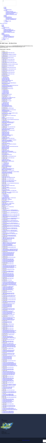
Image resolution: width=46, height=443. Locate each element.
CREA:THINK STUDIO (26, 440)
